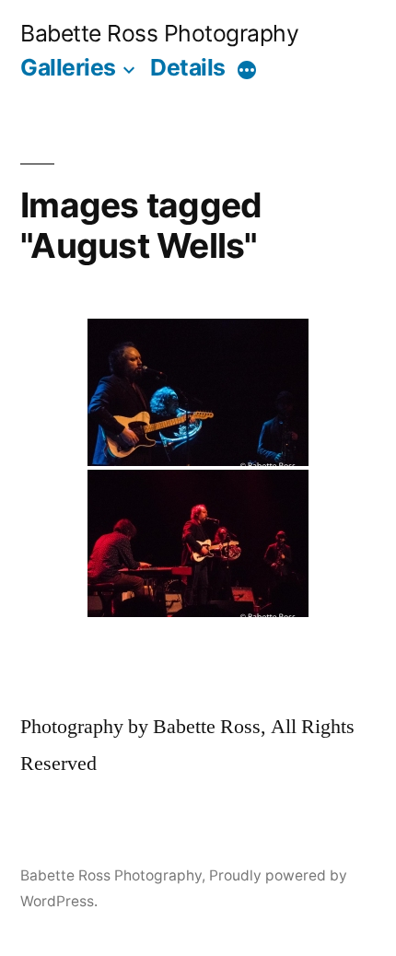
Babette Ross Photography (159, 33)
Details (188, 67)
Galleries (68, 67)
